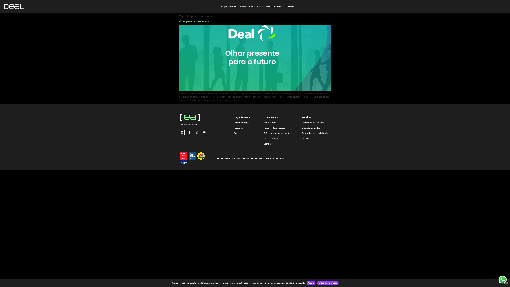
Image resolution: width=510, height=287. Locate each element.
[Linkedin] (182, 132)
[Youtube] (204, 132)
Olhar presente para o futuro (195, 21)
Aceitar (311, 283)
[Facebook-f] (189, 132)
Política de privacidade (327, 283)
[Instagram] (196, 132)
